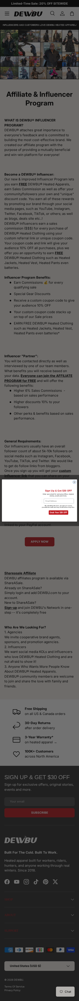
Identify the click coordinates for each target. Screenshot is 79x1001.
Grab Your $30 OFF (58, 512)
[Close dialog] (74, 482)
